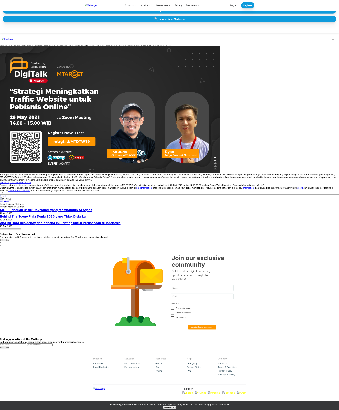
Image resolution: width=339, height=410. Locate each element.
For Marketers (131, 367)
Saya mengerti (170, 407)
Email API (98, 363)
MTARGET (5, 201)
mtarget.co (248, 187)
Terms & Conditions (227, 367)
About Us (223, 363)
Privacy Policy (225, 371)
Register (247, 5)
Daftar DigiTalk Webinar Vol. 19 (15, 182)
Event (3, 196)
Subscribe (4, 240)
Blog (157, 367)
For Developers (132, 363)
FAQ (189, 371)
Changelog (192, 363)
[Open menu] (333, 39)
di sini (300, 187)
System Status (194, 367)
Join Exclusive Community (202, 327)
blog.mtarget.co (144, 187)
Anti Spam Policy (226, 374)
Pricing (178, 5)
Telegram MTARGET (19, 190)
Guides (158, 363)
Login (233, 5)
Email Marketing (101, 367)
